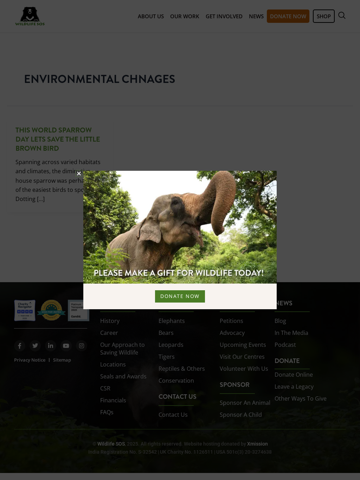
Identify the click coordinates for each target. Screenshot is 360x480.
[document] (180, 240)
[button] (79, 173)
